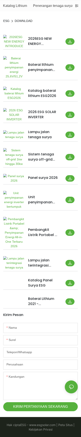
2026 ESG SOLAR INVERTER (42, 114)
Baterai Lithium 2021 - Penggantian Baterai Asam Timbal (41, 301)
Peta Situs (65, 425)
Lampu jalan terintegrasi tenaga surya (40, 263)
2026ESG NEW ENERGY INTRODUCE (40, 41)
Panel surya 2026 (43, 177)
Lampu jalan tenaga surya (40, 134)
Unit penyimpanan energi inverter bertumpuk (40, 200)
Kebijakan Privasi (40, 429)
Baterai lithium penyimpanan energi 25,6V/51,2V (41, 67)
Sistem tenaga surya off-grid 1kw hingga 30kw (42, 157)
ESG (6, 21)
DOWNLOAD (23, 21)
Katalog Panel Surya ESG (40, 283)
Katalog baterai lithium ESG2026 (42, 93)
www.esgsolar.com (42, 425)
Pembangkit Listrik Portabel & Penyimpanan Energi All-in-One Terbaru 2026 (43, 232)
